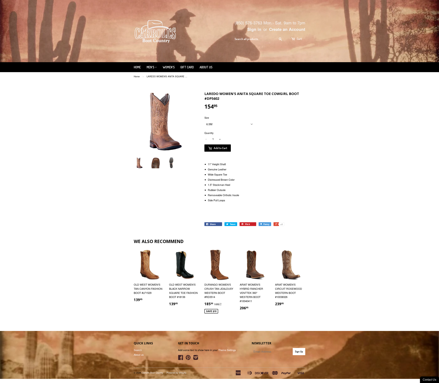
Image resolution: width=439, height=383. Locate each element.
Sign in (254, 29)
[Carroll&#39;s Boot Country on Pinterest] (188, 358)
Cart (299, 39)
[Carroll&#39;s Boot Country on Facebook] (180, 358)
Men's (151, 67)
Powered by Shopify (176, 372)
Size (206, 117)
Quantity (208, 133)
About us (206, 67)
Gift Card (187, 67)
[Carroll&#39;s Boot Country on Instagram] (195, 358)
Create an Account (287, 29)
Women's (169, 67)
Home (137, 67)
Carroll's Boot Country (152, 372)
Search (138, 350)
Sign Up (299, 351)
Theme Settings (227, 350)
